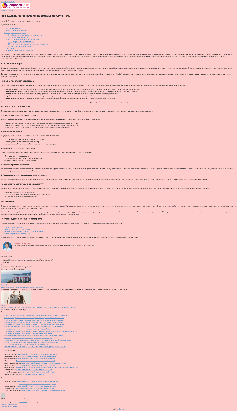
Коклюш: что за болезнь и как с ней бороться (39, 372)
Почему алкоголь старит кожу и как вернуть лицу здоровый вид (27, 329)
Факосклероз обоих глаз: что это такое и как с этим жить (35, 359)
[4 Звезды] (29, 260)
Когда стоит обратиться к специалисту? (19, 46)
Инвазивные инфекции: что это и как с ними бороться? (35, 361)
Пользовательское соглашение (9, 406)
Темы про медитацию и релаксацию (17, 229)
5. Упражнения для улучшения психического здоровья (28, 44)
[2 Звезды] (12, 260)
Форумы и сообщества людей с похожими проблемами (24, 231)
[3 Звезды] (21, 260)
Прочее (17, 21)
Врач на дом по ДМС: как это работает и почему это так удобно (43, 363)
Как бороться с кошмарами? (15, 33)
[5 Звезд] (36, 260)
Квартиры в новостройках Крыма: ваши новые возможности (26, 344)
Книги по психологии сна (13, 227)
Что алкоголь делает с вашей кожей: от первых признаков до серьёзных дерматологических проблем (40, 331)
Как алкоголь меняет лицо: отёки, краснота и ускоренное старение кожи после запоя (34, 320)
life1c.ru (121, 409)
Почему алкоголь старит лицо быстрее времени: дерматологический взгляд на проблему (35, 316)
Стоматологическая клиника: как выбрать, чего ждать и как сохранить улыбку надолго (35, 347)
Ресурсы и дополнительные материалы (19, 51)
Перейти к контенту (8, 2)
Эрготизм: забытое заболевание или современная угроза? (37, 354)
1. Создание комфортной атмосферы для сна (25, 35)
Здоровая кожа (23, 402)
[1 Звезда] (4, 260)
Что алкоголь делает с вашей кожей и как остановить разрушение (28, 333)
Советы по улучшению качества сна (17, 234)
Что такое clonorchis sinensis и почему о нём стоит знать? (37, 365)
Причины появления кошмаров (15, 31)
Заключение (9, 48)
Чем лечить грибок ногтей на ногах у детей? (38, 374)
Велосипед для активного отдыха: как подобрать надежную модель (28, 338)
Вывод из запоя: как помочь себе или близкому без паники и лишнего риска (31, 342)
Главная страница (7, 10)
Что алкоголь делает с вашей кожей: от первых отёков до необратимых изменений (34, 318)
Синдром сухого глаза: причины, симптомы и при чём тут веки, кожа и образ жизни (33, 336)
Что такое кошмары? (12, 28)
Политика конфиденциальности (9, 404)
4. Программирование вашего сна (21, 42)
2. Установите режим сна (18, 37)
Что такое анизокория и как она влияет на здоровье (37, 356)
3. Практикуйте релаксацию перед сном (23, 39)
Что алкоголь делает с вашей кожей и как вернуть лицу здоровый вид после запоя (33, 327)
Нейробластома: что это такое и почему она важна (34, 370)
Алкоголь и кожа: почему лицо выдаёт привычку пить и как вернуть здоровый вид (33, 322)
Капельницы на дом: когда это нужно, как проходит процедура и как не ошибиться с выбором (37, 340)
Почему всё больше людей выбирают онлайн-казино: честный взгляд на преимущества (47, 367)
